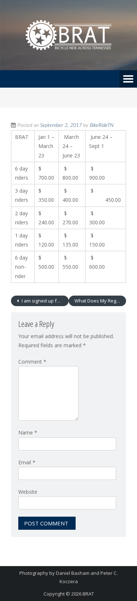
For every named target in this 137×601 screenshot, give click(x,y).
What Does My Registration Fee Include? (100, 300)
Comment (32, 361)
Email (26, 462)
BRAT (88, 593)
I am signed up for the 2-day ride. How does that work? (44, 300)
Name (27, 432)
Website (27, 491)
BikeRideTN (102, 125)
